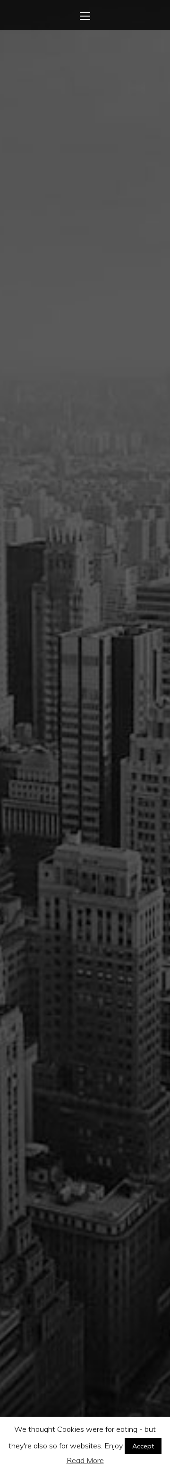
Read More (85, 1460)
